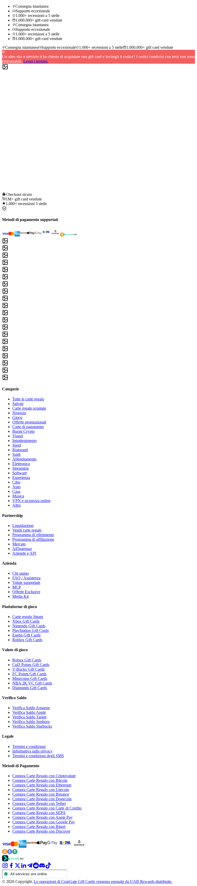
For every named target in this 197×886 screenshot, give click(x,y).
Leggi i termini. (35, 61)
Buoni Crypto (23, 431)
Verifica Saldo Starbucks (32, 726)
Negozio (19, 413)
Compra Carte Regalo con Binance (40, 794)
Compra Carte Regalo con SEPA (39, 813)
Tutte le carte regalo (28, 399)
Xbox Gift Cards (26, 621)
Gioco (17, 417)
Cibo (16, 482)
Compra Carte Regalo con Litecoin (40, 789)
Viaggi (17, 436)
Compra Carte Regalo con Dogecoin (42, 799)
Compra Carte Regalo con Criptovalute (44, 776)
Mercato (19, 544)
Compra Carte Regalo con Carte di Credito (47, 808)
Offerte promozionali (29, 422)
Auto (16, 487)
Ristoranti (20, 450)
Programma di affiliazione (33, 539)
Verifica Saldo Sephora (31, 721)
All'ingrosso (22, 548)
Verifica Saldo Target (29, 717)
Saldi (16, 454)
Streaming (20, 468)
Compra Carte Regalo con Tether (39, 803)
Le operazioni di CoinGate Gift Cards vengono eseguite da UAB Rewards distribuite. (103, 881)
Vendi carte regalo (27, 530)
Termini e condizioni (29, 746)
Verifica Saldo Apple (29, 712)
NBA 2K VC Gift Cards (32, 683)
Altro (16, 505)
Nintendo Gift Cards (28, 626)
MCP (16, 587)
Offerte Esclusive (26, 592)
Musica (18, 496)
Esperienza (21, 477)
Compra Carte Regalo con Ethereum (41, 785)
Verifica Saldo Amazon (31, 708)
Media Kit (20, 596)
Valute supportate (26, 582)
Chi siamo (20, 573)
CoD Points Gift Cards (30, 664)
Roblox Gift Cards (27, 640)
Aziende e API (24, 553)
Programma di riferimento (33, 535)
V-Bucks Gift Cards (28, 669)
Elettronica (21, 463)
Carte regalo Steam (27, 616)
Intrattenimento (24, 440)
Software (19, 473)
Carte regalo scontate (29, 408)
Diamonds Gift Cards (29, 688)
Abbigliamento (24, 459)
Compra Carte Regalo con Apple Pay (42, 817)
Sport (16, 445)
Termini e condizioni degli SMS (38, 756)
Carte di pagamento (28, 427)
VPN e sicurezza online (31, 500)
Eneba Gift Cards (26, 635)
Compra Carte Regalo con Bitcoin (39, 780)
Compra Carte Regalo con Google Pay (43, 822)
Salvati (17, 403)
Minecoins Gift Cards (29, 678)
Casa (16, 491)
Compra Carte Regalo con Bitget (38, 826)
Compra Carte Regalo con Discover (41, 831)
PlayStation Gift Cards (30, 630)
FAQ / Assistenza (26, 578)
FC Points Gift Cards (29, 674)
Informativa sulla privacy (32, 751)
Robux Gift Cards (26, 660)
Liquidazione (23, 525)
